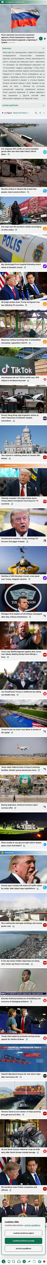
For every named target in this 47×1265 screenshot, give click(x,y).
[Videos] (24, 1261)
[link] (45, 38)
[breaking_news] (44, 1261)
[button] (23, 2)
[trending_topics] (29, 1261)
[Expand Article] (23, 133)
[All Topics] (34, 1261)
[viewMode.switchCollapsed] (9, 1261)
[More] (44, 112)
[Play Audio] (41, 38)
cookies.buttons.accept (23, 1241)
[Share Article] (40, 113)
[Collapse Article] (23, 19)
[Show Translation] (36, 113)
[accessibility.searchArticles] (14, 1261)
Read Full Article (20, 113)
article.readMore (32, 1225)
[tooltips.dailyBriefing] (19, 1261)
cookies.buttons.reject (23, 1233)
